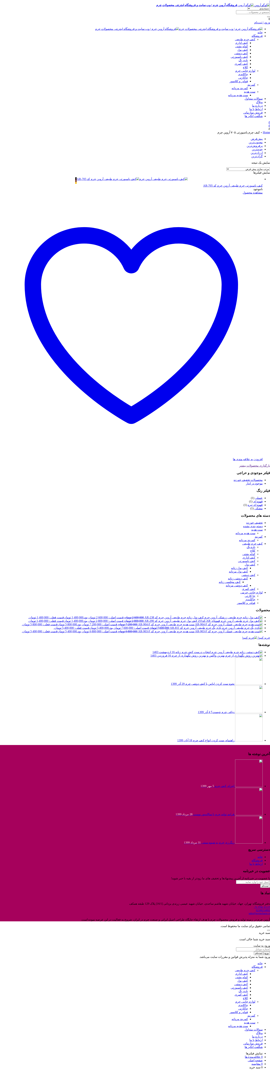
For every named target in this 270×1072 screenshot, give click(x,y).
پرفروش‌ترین (255, 145)
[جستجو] (268, 16)
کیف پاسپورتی (239, 56)
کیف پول (242, 49)
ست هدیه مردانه (238, 95)
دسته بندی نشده (253, 526)
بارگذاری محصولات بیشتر (254, 465)
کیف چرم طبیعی (245, 39)
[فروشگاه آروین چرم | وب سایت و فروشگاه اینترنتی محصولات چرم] (179, 28)
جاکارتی (243, 77)
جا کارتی (250, 595)
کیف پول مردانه (238, 571)
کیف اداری (241, 42)
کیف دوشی (241, 53)
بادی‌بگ (251, 547)
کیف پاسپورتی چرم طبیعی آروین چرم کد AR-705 (233, 185)
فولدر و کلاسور (239, 81)
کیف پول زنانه (239, 568)
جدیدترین (257, 149)
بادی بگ (243, 60)
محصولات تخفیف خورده (248, 480)
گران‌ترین (257, 156)
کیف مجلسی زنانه (230, 582)
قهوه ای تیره (255, 504)
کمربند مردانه (240, 88)
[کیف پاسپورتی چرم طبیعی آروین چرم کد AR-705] (132, 180)
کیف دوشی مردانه (237, 585)
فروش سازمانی (253, 112)
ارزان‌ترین (257, 152)
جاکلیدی (243, 74)
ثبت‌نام (265, 885)
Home (266, 132)
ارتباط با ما (256, 109)
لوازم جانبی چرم (245, 70)
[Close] (268, 930)
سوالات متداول (253, 98)
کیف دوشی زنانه (238, 578)
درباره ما (257, 105)
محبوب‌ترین (256, 142)
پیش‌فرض (257, 138)
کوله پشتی (241, 46)
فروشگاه (257, 35)
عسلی (259, 497)
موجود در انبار (254, 483)
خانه (260, 32)
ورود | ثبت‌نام (262, 22)
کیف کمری (241, 63)
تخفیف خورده (254, 522)
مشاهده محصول (253, 192)
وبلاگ (259, 102)
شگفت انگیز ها (254, 116)
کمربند (251, 84)
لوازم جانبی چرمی (251, 592)
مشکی (258, 508)
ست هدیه (249, 91)
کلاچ (245, 67)
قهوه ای (258, 501)
